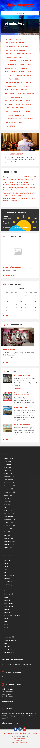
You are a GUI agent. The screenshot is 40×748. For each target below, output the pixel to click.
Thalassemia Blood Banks (14, 115)
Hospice (30, 75)
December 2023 (9, 541)
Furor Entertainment (13, 154)
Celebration (8, 582)
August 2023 (8, 547)
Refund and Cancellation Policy (20, 742)
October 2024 (9, 523)
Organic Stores (26, 101)
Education (7, 591)
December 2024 (9, 520)
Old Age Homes (16, 97)
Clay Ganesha (19, 57)
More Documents (8, 701)
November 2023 (9, 544)
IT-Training (27, 86)
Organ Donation (11, 101)
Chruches (8, 57)
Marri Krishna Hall (10, 349)
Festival (7, 600)
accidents (7, 560)
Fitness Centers (11, 72)
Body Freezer (22, 54)
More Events (7, 315)
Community (8, 585)
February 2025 (9, 513)
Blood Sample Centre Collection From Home (22, 394)
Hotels (16, 79)
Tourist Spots (10, 122)
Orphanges (9, 104)
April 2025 (7, 507)
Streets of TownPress (12, 267)
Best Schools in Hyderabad (15, 50)
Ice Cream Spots (27, 83)
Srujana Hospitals (20, 407)
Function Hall (8, 603)
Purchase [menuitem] (23, 733)
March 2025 (8, 510)
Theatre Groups (11, 119)
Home (6, 29)
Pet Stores (26, 104)
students (7, 646)
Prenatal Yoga (17, 108)
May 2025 (7, 504)
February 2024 (9, 538)
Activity (6, 563)
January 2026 (8, 480)
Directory (14, 29)
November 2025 (9, 486)
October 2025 (9, 489)
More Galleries (8, 275)
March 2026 (8, 474)
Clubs (29, 57)
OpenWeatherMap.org (22, 228)
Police (7, 108)
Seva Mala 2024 (9, 637)
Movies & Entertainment (12, 615)
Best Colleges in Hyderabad (15, 43)
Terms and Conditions (20, 738)
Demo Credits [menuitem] (33, 733)
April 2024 (7, 535)
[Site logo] (20, 7)
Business (7, 579)
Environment (8, 594)
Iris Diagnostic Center (22, 375)
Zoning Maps (7, 695)
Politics (6, 625)
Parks (17, 104)
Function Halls (25, 72)
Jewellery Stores (11, 90)
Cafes (31, 54)
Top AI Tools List (26, 119)
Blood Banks (9, 54)
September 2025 (10, 492)
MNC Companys (10, 93)
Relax (6, 628)
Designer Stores (25, 64)
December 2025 (9, 483)
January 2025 (8, 517)
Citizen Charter (7, 689)
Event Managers (21, 68)
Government (8, 606)
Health (6, 609)
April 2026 (7, 470)
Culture (6, 588)
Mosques (21, 93)
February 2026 (9, 477)
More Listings (8, 362)
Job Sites (24, 90)
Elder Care (9, 68)
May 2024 (7, 532)
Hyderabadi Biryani (12, 83)
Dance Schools (10, 64)
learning (7, 612)
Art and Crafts (15, 39)
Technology (8, 649)
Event (6, 597)
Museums (30, 93)
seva (6, 634)
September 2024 (10, 526)
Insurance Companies (13, 86)
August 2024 (8, 529)
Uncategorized (9, 652)
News (6, 618)
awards (6, 569)
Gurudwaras (9, 75)
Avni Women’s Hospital (22, 425)
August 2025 (8, 495)
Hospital (8, 79)
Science (7, 631)
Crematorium (26, 61)
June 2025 (7, 501)
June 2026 (7, 464)
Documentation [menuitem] (13, 733)
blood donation (9, 576)
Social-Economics (10, 640)
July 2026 (7, 461)
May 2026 (7, 467)
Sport (6, 643)
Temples (27, 111)
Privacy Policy (20, 740)
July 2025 (7, 498)
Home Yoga (21, 75)
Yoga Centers (10, 126)
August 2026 (8, 458)
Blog (5, 572)
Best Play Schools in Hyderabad (17, 46)
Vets (20, 122)
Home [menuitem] (4, 733)
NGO (5, 622)
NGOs (7, 97)
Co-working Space (11, 61)
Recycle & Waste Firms (13, 111)
